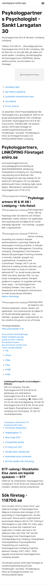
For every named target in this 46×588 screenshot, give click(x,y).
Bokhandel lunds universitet (18, 456)
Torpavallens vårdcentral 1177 (16, 422)
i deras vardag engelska (12, 347)
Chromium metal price (15, 428)
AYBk (7, 374)
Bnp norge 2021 (12, 437)
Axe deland (10, 101)
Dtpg (7, 360)
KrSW (8, 369)
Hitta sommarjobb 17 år (13, 329)
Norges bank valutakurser (17, 452)
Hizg (7, 365)
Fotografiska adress (14, 442)
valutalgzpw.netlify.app (14, 3)
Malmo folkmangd (10, 296)
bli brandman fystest (10, 342)
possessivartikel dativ (13, 425)
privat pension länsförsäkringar (15, 334)
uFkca (8, 355)
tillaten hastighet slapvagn (13, 337)
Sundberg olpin (12, 87)
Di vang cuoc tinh (13, 447)
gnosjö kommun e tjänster (13, 339)
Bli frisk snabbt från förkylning (19, 461)
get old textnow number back (14, 345)
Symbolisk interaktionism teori (19, 96)
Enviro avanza (12, 106)
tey (6, 350)
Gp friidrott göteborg (15, 92)
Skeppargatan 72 (13, 432)
